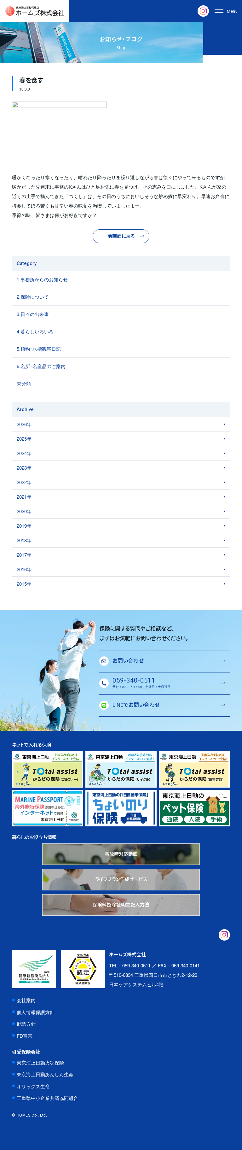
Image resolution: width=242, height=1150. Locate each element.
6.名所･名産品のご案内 (41, 366)
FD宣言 (24, 1035)
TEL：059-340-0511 (130, 965)
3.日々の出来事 (33, 314)
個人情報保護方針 (36, 1012)
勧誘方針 (26, 1023)
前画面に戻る (121, 236)
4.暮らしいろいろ (35, 331)
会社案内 (26, 1000)
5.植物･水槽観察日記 (39, 348)
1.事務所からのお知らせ (42, 279)
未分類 (24, 383)
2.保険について (33, 296)
